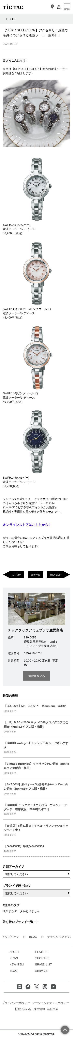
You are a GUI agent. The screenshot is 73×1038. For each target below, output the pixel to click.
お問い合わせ (23, 1009)
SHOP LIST (42, 958)
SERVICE (41, 970)
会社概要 (52, 1009)
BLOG (13, 970)
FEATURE (41, 952)
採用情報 (39, 1009)
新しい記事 (55, 574)
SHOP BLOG (36, 676)
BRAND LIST (43, 964)
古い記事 (16, 574)
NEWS (14, 958)
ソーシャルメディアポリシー (50, 1002)
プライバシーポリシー (16, 1002)
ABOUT (14, 952)
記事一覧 (35, 574)
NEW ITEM (17, 964)
